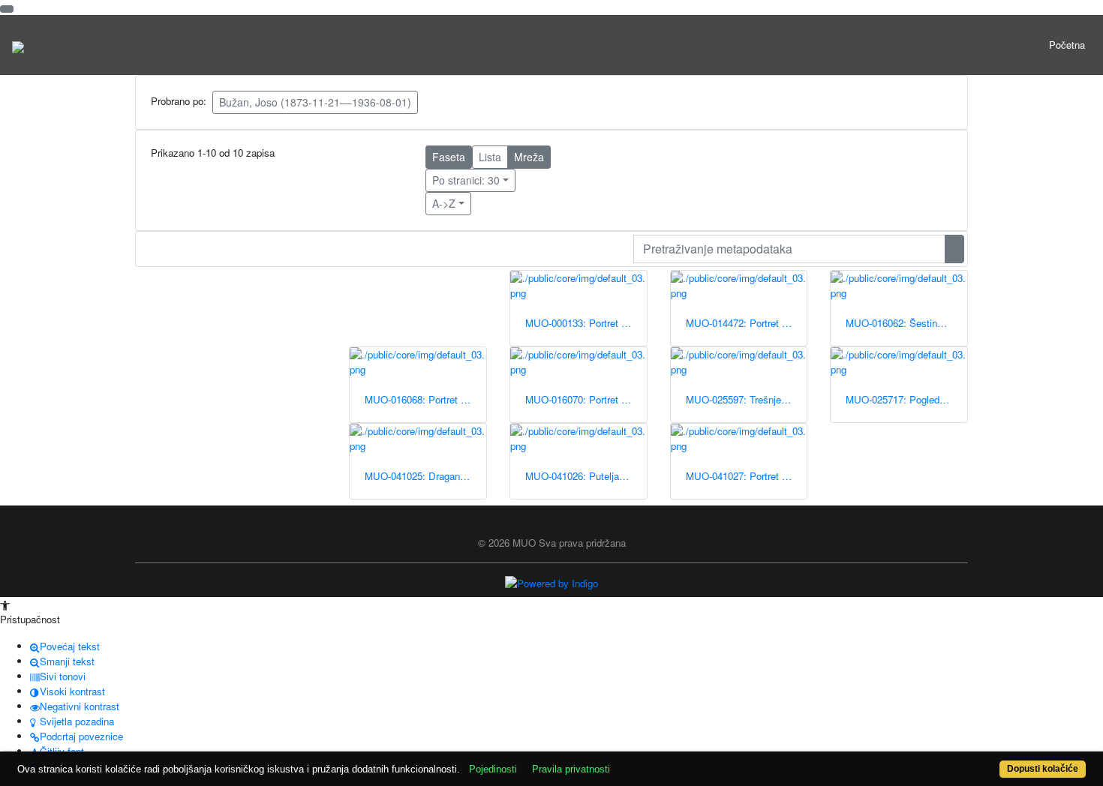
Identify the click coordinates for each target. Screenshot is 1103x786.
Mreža (529, 156)
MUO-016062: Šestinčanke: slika (906, 323)
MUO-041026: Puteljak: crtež (586, 476)
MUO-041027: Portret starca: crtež (746, 476)
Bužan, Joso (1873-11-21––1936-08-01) (315, 102)
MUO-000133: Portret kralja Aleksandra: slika (586, 323)
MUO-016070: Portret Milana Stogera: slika (586, 399)
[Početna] (18, 45)
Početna (1067, 45)
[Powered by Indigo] (551, 582)
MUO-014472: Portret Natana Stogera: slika (746, 323)
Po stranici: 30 (466, 180)
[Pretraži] (954, 249)
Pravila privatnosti (571, 769)
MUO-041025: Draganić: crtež (425, 476)
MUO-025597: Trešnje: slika (746, 399)
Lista (490, 156)
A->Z (443, 203)
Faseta (448, 156)
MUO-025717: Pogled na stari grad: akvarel (906, 399)
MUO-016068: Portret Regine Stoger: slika (425, 399)
